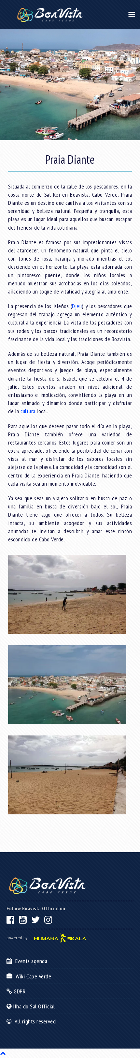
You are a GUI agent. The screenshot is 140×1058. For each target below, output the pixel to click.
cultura (28, 411)
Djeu (77, 306)
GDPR (19, 991)
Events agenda (29, 961)
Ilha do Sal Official (33, 1006)
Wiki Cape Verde (32, 976)
